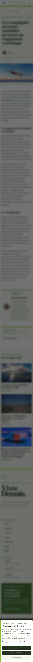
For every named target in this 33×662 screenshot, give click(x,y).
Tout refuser (16, 648)
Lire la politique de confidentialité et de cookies (16, 642)
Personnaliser (16, 658)
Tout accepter (17, 653)
